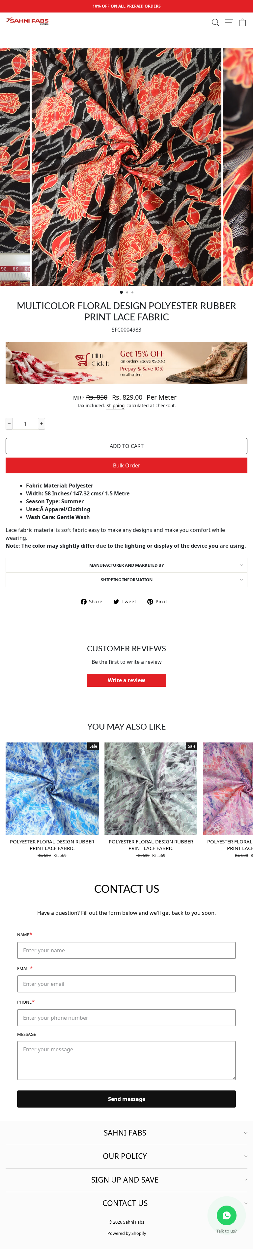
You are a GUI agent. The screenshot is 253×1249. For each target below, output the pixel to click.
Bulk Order (126, 465)
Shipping (115, 405)
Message (26, 1034)
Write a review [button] (126, 680)
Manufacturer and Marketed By (126, 565)
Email (25, 968)
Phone (26, 1001)
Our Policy (125, 1156)
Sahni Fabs (125, 1133)
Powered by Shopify (126, 1233)
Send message (126, 1099)
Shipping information (127, 580)
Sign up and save (125, 1180)
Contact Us (125, 1203)
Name (24, 934)
